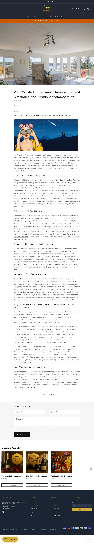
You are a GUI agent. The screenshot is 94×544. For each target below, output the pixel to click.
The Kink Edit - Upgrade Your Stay (35, 476)
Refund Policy (27, 529)
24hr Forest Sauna (55, 515)
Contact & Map (34, 518)
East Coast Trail (46, 281)
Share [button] (18, 111)
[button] (7, 9)
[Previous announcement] (5, 1)
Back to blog (48, 395)
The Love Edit (54, 501)
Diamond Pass (54, 512)
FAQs (32, 515)
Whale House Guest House (56, 160)
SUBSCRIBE (82, 509)
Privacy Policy (35, 529)
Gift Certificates (34, 505)
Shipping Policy (52, 529)
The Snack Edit (55, 508)
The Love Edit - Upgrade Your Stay (11, 476)
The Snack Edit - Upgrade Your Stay (61, 476)
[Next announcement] (89, 1)
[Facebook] (6, 512)
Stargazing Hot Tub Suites (24, 357)
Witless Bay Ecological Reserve (66, 180)
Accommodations (35, 501)
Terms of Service (44, 529)
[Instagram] (3, 512)
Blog (32, 512)
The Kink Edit (54, 505)
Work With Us (34, 508)
